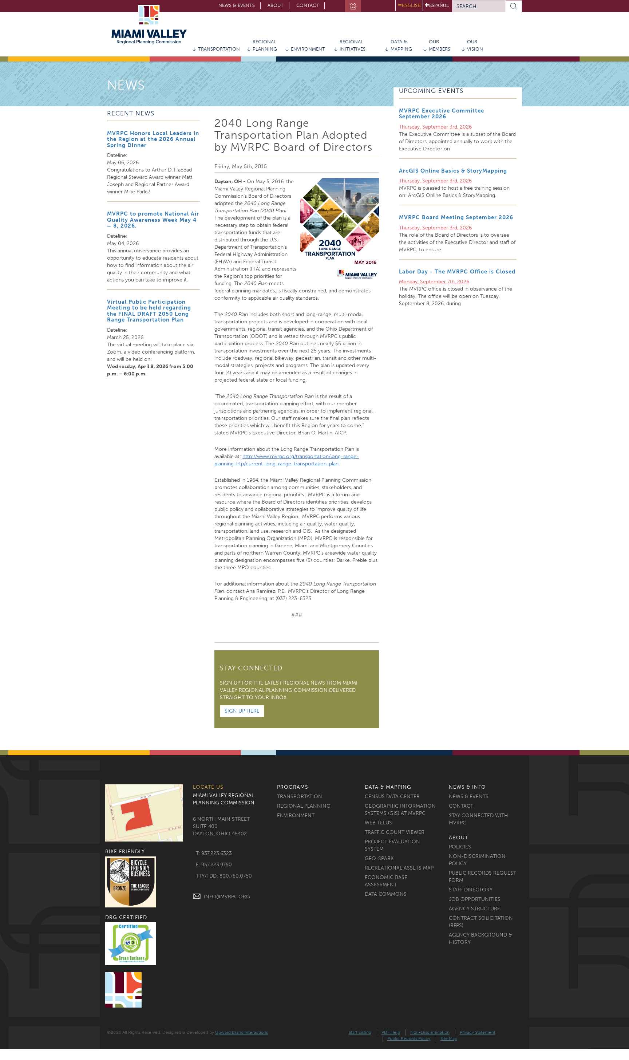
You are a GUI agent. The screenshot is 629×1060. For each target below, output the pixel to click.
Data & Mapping (401, 45)
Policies (460, 847)
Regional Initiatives (352, 45)
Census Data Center (392, 796)
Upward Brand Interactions (241, 1032)
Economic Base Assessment (386, 881)
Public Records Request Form (482, 876)
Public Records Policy (408, 1038)
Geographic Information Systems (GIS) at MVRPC (400, 809)
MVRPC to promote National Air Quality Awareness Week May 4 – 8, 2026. (153, 219)
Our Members (439, 45)
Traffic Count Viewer (394, 832)
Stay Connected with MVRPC (478, 819)
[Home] (151, 24)
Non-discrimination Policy (477, 860)
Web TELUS (378, 823)
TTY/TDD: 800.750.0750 (224, 876)
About (276, 5)
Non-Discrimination (430, 1032)
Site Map (448, 1038)
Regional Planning (265, 45)
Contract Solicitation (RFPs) (481, 922)
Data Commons (386, 894)
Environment (308, 49)
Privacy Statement (477, 1032)
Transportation (219, 49)
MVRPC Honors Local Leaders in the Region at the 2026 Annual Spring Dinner (153, 139)
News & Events (236, 5)
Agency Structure (474, 909)
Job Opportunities (475, 899)
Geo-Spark (379, 858)
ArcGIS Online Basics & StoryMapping (453, 171)
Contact (307, 5)
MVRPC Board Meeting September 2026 (456, 217)
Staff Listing (360, 1032)
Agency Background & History (480, 938)
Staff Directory (470, 890)
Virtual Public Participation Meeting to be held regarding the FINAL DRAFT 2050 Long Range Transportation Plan (149, 311)
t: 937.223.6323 (214, 853)
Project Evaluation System (392, 845)
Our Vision (475, 45)
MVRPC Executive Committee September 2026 (441, 113)
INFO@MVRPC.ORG (227, 897)
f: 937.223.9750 (214, 865)
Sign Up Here (242, 711)
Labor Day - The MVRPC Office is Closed (457, 271)
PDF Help (390, 1032)
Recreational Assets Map (399, 868)
